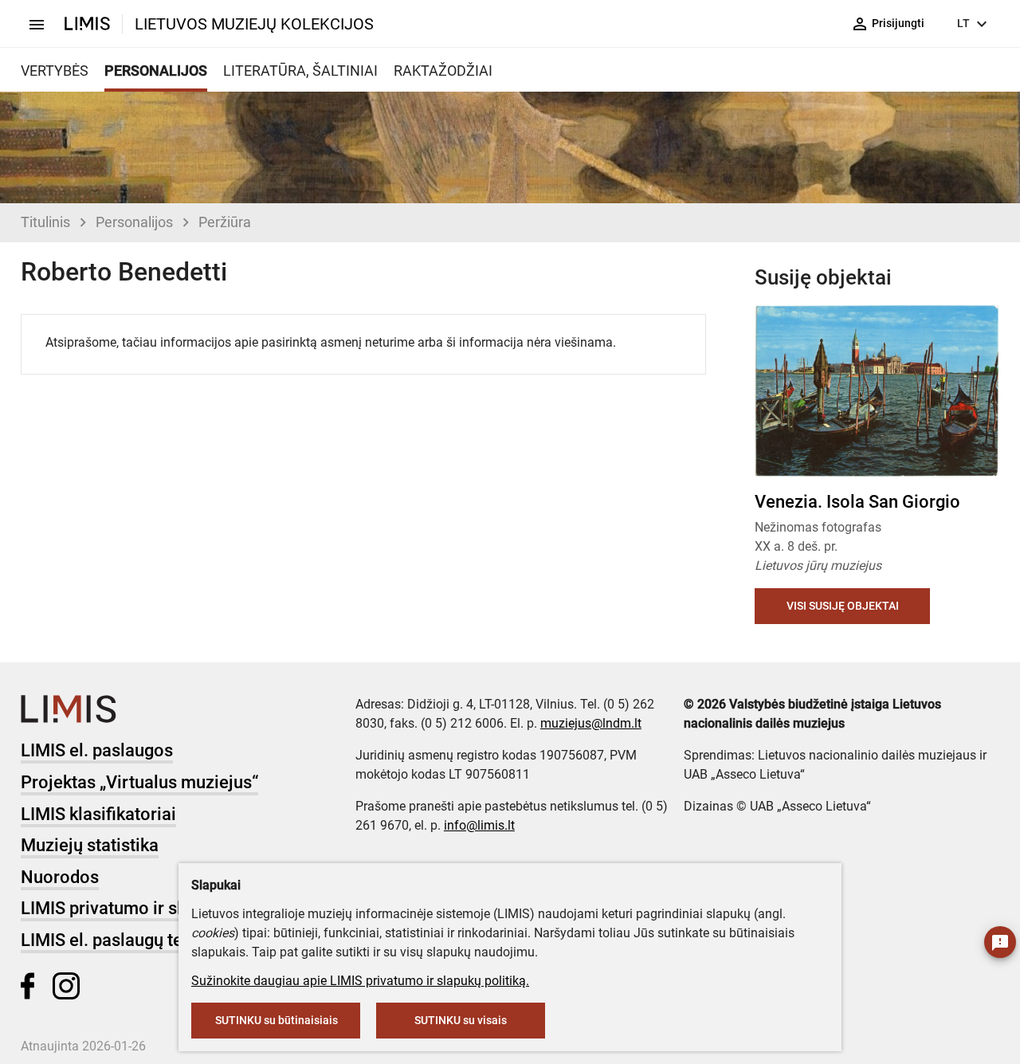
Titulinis (45, 222)
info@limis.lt (479, 825)
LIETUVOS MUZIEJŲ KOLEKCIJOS (254, 23)
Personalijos (134, 222)
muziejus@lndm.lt (590, 723)
